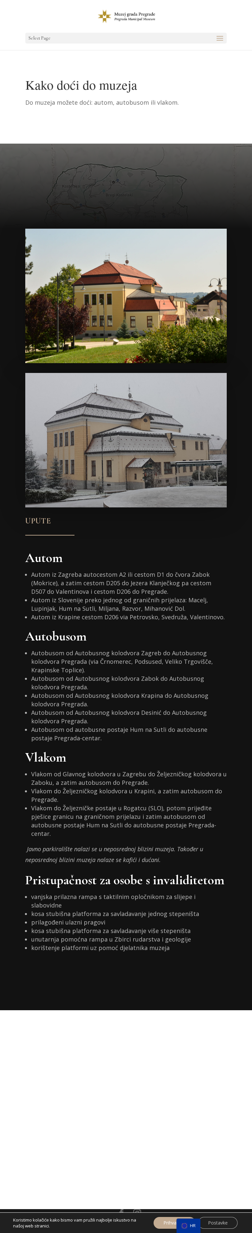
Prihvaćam (174, 1223)
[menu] (188, 1226)
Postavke (218, 1223)
